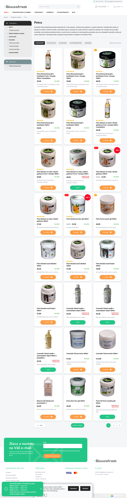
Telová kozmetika (13, 46)
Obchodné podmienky (11, 478)
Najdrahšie (63, 43)
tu (56, 491)
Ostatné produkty (13, 52)
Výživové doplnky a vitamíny (16, 33)
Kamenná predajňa (11, 475)
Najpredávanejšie (76, 43)
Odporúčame (40, 43)
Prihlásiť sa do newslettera (52, 456)
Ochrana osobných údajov (13, 480)
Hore (41, 425)
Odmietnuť (73, 488)
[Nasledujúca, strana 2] (114, 425)
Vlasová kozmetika (14, 49)
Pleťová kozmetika (14, 43)
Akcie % (11, 27)
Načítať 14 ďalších (78, 425)
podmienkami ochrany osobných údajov (69, 450)
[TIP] (107, 60)
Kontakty (8, 472)
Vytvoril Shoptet (105, 495)
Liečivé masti (12, 36)
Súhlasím (85, 488)
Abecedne (88, 43)
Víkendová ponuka (14, 30)
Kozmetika (12, 40)
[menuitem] (7, 12)
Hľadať (78, 6)
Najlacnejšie (51, 43)
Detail (77, 187)
